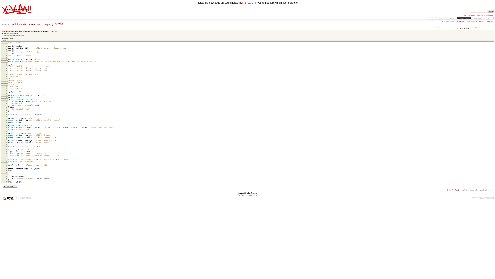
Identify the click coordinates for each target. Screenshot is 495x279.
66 (6, 165)
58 (6, 150)
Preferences (489, 15)
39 (6, 114)
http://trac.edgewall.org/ (487, 198)
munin (31, 24)
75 (6, 182)
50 (6, 135)
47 (6, 129)
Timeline (440, 18)
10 (6, 59)
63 (6, 159)
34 (6, 105)
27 (6, 92)
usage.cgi (48, 24)
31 (6, 99)
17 (6, 72)
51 (6, 137)
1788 (30, 31)
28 (6, 94)
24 (6, 86)
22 (6, 82)
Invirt (241, 2)
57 (6, 148)
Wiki (432, 18)
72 (6, 176)
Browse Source (464, 18)
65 (6, 163)
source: (6, 24)
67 (6, 167)
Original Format (252, 195)
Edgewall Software (25, 198)
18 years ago (53, 31)
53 (6, 140)
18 (6, 74)
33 (6, 103)
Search (489, 18)
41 (6, 118)
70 (6, 172)
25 (6, 88)
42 (6, 120)
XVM (251, 2)
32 (6, 101)
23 (6, 84)
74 (6, 180)
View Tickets (477, 18)
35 (6, 107)
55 (6, 144)
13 (6, 65)
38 (6, 113)
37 (6, 111)
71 (6, 174)
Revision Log (489, 21)
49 (6, 133)
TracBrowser (459, 190)
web (38, 24)
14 (6, 67)
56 (6, 146)
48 (6, 131)
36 (6, 109)
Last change (6, 31)
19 (6, 76)
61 (6, 155)
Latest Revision (460, 21)
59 (6, 152)
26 (6, 90)
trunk (14, 24)
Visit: (439, 28)
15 (6, 69)
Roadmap (451, 18)
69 (6, 170)
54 (6, 142)
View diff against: (480, 28)
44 (6, 124)
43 (6, 122)
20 (6, 78)
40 (6, 116)
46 (6, 127)
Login (464, 15)
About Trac (480, 15)
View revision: (461, 28)
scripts (22, 24)
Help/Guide (471, 15)
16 (6, 71)
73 (6, 178)
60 (6, 153)
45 (6, 125)
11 (6, 61)
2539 (60, 24)
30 (6, 97)
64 (6, 161)
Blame (481, 21)
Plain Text (241, 195)
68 (6, 168)
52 (6, 139)
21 (6, 80)
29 (6, 95)
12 (6, 63)
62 (6, 157)
